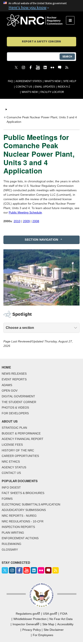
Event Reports (14, 379)
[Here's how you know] (41, 5)
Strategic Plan (14, 427)
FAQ (10, 81)
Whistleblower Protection (30, 619)
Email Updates (45, 86)
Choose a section (20, 327)
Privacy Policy (31, 629)
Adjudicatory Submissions (24, 510)
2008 (35, 221)
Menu (71, 20)
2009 (26, 221)
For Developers (15, 413)
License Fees (12, 444)
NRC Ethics (11, 461)
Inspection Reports (18, 527)
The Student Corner (19, 402)
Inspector (25, 624)
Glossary (10, 549)
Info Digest (11, 487)
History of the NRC (18, 450)
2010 (17, 221)
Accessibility (65, 624)
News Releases (14, 373)
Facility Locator (52, 92)
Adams (7, 385)
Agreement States (29, 81)
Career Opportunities (20, 456)
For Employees (43, 635)
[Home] (36, 20)
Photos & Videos (15, 407)
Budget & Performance (21, 433)
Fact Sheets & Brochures (23, 493)
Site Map (48, 624)
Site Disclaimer (54, 629)
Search (67, 56)
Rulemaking (11, 544)
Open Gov (9, 390)
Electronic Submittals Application (31, 504)
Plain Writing (13, 532)
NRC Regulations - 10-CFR (22, 521)
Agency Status (14, 467)
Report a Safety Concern (41, 41)
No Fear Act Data (61, 619)
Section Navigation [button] (41, 239)
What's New (52, 81)
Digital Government (18, 396)
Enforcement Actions (20, 538)
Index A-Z (64, 86)
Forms (7, 498)
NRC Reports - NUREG (19, 515)
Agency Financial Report (22, 439)
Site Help (69, 81)
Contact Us (24, 86)
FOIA (63, 613)
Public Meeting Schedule (25, 212)
